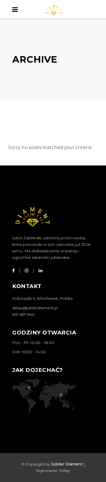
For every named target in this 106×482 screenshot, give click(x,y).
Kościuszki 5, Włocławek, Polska (42, 298)
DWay (64, 470)
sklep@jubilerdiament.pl (35, 307)
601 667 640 (23, 314)
